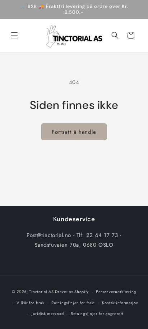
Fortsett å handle (74, 132)
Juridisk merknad (48, 313)
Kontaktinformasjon (120, 303)
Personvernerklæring (116, 291)
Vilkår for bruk (31, 303)
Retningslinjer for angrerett (97, 313)
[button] (14, 35)
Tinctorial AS (41, 291)
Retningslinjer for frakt (73, 303)
